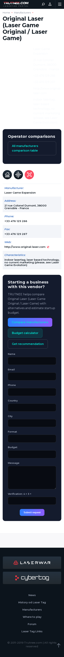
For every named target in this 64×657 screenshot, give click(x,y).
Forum (32, 624)
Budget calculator (25, 333)
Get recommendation (28, 344)
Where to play (32, 616)
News (32, 595)
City (10, 416)
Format (12, 431)
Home (6, 12)
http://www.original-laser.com (25, 246)
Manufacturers (22, 12)
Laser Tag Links (32, 631)
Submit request (32, 512)
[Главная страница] (16, 4)
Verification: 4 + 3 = (19, 493)
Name (11, 354)
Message (13, 462)
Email (11, 369)
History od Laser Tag (32, 602)
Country (13, 400)
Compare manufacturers (30, 322)
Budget (12, 447)
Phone (12, 385)
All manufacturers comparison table (25, 148)
